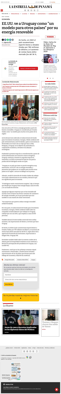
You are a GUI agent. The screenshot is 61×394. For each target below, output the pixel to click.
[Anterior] (42, 60)
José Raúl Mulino (42, 13)
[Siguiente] (58, 60)
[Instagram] (34, 10)
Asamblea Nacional (53, 13)
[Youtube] (37, 10)
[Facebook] (31, 10)
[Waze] (30, 357)
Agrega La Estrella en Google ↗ (28, 68)
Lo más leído (50, 84)
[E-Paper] (52, 2)
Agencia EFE (7, 42)
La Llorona (24, 13)
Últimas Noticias (15, 13)
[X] (28, 10)
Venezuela (32, 13)
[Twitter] (3, 39)
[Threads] (25, 10)
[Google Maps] (27, 357)
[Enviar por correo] (13, 39)
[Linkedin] (10, 39)
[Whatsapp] (8, 39)
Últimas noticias (50, 115)
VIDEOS (50, 37)
